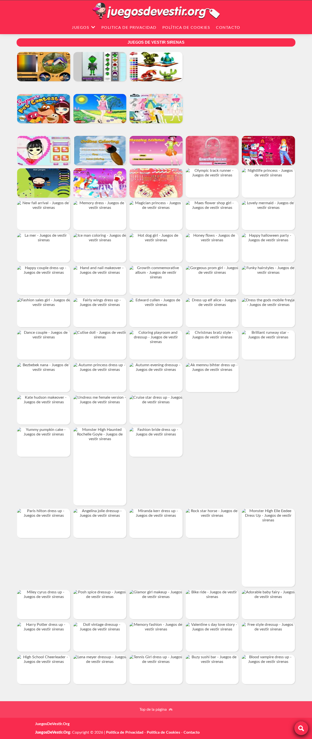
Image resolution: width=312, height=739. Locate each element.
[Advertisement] (240, 92)
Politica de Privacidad (128, 28)
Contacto (228, 28)
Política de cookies (186, 28)
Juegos (80, 28)
